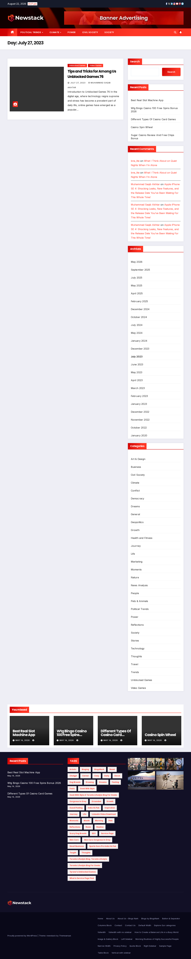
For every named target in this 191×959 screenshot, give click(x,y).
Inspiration (110, 808)
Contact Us (130, 925)
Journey (136, 545)
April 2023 (137, 380)
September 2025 (140, 269)
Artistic (73, 769)
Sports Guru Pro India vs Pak (102, 846)
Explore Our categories (165, 925)
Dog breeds (75, 782)
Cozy (96, 776)
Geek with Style (87, 788)
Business (136, 466)
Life (133, 553)
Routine (100, 827)
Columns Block (105, 925)
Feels (72, 788)
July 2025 (136, 277)
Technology (138, 648)
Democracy (137, 498)
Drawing (90, 782)
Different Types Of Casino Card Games (153, 119)
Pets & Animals (139, 601)
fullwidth (102, 932)
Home (100, 918)
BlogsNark (99, 769)
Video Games (96, 65)
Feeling (115, 782)
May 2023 (136, 372)
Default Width (144, 925)
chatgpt (73, 776)
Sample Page (165, 946)
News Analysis (139, 585)
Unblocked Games (77, 65)
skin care (74, 840)
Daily (106, 776)
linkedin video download (104, 814)
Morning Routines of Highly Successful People (157, 939)
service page (107, 833)
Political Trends (31, 32)
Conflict (135, 490)
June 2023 (137, 364)
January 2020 (139, 435)
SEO (94, 833)
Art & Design (138, 459)
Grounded (96, 801)
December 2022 (140, 411)
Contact (118, 925)
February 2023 (139, 396)
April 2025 (137, 293)
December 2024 (140, 309)
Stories (135, 640)
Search (135, 61)
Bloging (85, 769)
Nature (135, 577)
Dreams (135, 506)
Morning (99, 820)
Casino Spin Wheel (142, 127)
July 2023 (137, 356)
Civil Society (90, 32)
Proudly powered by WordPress (22, 935)
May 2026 (137, 261)
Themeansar (65, 935)
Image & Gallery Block (108, 939)
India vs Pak (93, 808)
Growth (135, 530)
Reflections (137, 624)
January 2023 (139, 403)
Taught (73, 852)
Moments (136, 569)
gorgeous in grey (78, 801)
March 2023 (138, 388)
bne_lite (135, 160)
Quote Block (135, 946)
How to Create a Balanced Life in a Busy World (156, 932)
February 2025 (139, 301)
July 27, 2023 (78, 83)
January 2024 (139, 340)
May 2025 (136, 285)
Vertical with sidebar (121, 953)
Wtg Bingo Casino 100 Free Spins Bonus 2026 (72, 735)
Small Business (77, 846)
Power (72, 32)
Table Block (103, 953)
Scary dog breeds (78, 833)
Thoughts (136, 656)
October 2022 (139, 427)
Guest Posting (76, 808)
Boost (112, 769)
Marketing (137, 561)
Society (109, 32)
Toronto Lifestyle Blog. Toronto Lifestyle (88, 859)
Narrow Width (104, 946)
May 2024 (137, 332)
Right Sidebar (150, 946)
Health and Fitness (142, 537)
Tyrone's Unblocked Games (83, 872)
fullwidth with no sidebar (120, 932)
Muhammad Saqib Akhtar (145, 184)
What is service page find (82, 878)
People (135, 593)
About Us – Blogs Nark (128, 918)
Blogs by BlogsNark (150, 918)
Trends (135, 672)
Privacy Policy (120, 946)
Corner (85, 776)
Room (88, 827)
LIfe (84, 814)
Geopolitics (137, 522)
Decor (117, 776)
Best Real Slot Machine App (147, 100)
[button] (175, 32)
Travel (134, 664)
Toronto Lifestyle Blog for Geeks (85, 865)
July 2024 (137, 324)
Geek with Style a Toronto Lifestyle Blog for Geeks (93, 795)
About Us (110, 918)
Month (87, 820)
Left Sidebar (127, 939)
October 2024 (139, 317)
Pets (110, 820)
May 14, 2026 (23, 740)
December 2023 (140, 348)
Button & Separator (171, 918)
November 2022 (140, 419)
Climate (55, 32)
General (135, 514)
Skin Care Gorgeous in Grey (97, 840)
